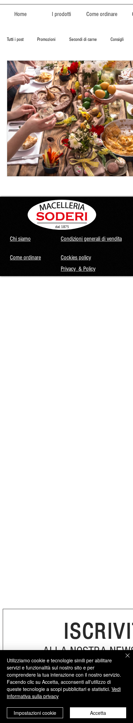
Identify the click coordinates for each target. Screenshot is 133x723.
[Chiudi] (123, 659)
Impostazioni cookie (35, 712)
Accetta (98, 712)
